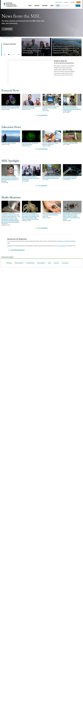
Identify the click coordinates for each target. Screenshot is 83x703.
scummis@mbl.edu (62, 245)
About (30, 6)
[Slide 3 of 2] (14, 54)
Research (36, 6)
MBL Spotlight (41, 262)
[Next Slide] (18, 54)
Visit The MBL (58, 2)
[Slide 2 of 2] (11, 54)
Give (78, 2)
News (57, 6)
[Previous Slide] (4, 54)
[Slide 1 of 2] (9, 54)
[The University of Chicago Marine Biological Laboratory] (10, 4)
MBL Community (19, 262)
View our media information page (18, 250)
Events (51, 6)
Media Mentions (30, 262)
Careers (72, 2)
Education (44, 6)
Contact (66, 2)
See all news (65, 262)
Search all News (8, 29)
